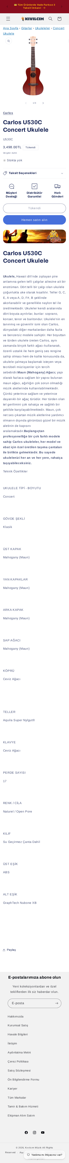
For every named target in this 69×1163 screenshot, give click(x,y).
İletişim (12, 1043)
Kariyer (12, 1088)
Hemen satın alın (34, 219)
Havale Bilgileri (18, 1034)
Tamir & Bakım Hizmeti (23, 1106)
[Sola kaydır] (26, 103)
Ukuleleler (42, 28)
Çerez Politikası (18, 1061)
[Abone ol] (56, 1003)
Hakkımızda (15, 1016)
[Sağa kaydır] (43, 103)
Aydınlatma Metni (19, 1052)
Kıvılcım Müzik (33, 1147)
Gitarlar (26, 28)
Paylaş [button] (11, 949)
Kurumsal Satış (18, 1025)
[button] (8, 18)
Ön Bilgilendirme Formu (23, 1079)
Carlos (8, 113)
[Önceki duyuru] (7, 6)
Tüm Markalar (17, 1097)
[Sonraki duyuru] (62, 6)
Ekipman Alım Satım (21, 1115)
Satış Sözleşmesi (19, 1070)
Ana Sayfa (10, 28)
